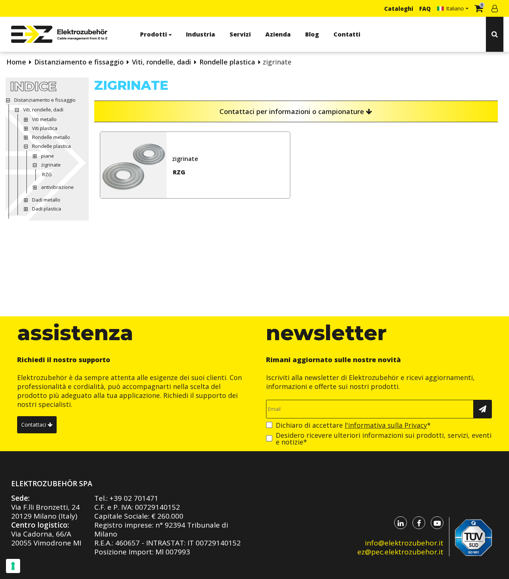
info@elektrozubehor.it (404, 543)
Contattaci (34, 424)
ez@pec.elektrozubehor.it (400, 552)
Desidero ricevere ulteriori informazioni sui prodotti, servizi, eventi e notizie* (383, 438)
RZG (179, 172)
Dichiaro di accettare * (353, 425)
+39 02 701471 (134, 498)
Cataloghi (398, 8)
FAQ (425, 8)
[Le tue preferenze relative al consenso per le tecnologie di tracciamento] (13, 566)
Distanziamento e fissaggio (79, 61)
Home (16, 61)
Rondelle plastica (227, 61)
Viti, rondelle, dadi (161, 61)
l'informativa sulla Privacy (386, 425)
